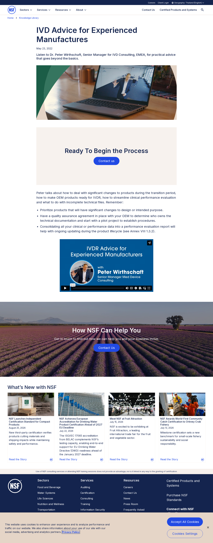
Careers (151, 3)
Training (85, 504)
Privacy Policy (71, 531)
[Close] (208, 527)
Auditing (85, 487)
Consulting (86, 498)
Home (10, 18)
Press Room (130, 504)
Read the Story (18, 459)
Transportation (46, 509)
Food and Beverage (49, 487)
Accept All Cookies (185, 522)
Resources (61, 9)
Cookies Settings (184, 534)
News (126, 498)
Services (42, 9)
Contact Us (130, 492)
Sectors (24, 9)
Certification (87, 492)
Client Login (163, 3)
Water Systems (46, 492)
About (79, 9)
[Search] (202, 10)
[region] (106, 527)
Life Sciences (45, 498)
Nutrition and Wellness (50, 504)
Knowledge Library (29, 18)
